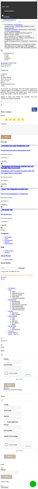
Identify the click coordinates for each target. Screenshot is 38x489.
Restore (20, 389)
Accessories (15, 322)
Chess (6, 238)
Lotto (13, 318)
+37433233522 (17, 24)
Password (8, 365)
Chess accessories (17, 294)
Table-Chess (15, 296)
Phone (6, 416)
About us (7, 252)
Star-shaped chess (6, 214)
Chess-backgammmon (18, 298)
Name (6, 405)
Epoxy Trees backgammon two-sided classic (14, 194)
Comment (3, 124)
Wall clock (15, 313)
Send (6, 137)
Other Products (12, 316)
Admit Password (11, 436)
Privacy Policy (8, 259)
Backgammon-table (17, 306)
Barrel (13, 324)
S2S (3, 271)
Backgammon (8, 240)
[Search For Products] (2, 50)
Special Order (12, 326)
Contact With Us (9, 11)
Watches (6, 242)
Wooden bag (4, 70)
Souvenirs (15, 321)
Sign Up (12, 12)
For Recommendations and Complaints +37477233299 (17, 275)
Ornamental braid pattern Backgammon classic (15, 150)
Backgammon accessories (19, 304)
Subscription (12, 422)
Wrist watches (16, 314)
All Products (8, 237)
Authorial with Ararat (18, 309)
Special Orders (16, 303)
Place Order (4, 487)
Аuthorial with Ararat (18, 293)
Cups (13, 319)
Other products (8, 243)
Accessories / (5, 63)
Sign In (6, 12)
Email (6, 359)
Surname (7, 410)
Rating (3, 115)
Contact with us (9, 250)
